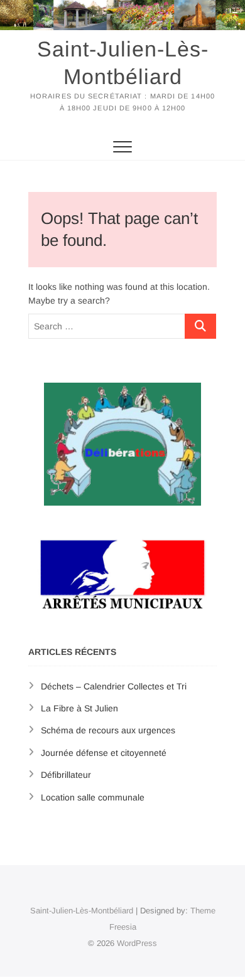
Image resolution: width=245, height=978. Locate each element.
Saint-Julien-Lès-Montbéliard (123, 62)
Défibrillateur (66, 775)
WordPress (137, 943)
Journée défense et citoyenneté (103, 753)
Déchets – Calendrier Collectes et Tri (114, 686)
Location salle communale (92, 797)
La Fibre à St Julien (79, 708)
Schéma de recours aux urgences (108, 730)
